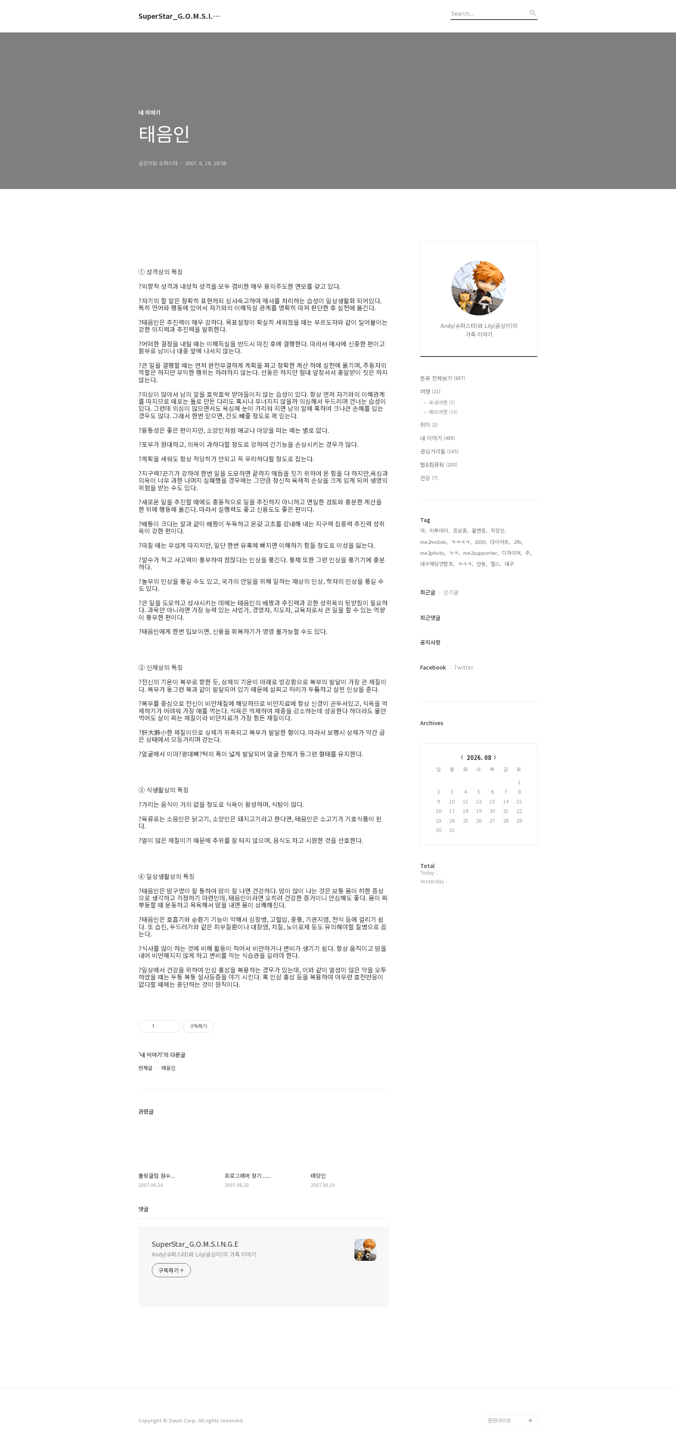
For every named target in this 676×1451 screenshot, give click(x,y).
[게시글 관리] (171, 1026)
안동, (481, 563)
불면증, (479, 530)
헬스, (496, 563)
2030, (481, 541)
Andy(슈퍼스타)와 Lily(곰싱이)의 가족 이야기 (204, 1254)
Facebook (433, 667)
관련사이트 (499, 1420)
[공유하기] (162, 1026)
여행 (430, 391)
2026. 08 (479, 757)
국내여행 (442, 402)
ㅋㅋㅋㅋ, (461, 541)
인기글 (450, 592)
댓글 (143, 1209)
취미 (429, 424)
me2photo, (433, 552)
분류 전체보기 (442, 378)
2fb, (518, 541)
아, (423, 530)
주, (528, 552)
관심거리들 (439, 451)
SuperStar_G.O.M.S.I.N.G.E (181, 16)
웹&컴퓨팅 (438, 464)
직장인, (498, 530)
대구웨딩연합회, (437, 563)
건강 (429, 478)
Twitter (463, 667)
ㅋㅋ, (454, 552)
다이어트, (500, 541)
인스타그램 (500, 1407)
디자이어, (512, 552)
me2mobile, (434, 541)
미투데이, (440, 530)
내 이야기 (437, 438)
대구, (510, 563)
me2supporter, (481, 552)
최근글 (427, 592)
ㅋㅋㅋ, (465, 563)
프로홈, (461, 530)
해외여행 (443, 412)
